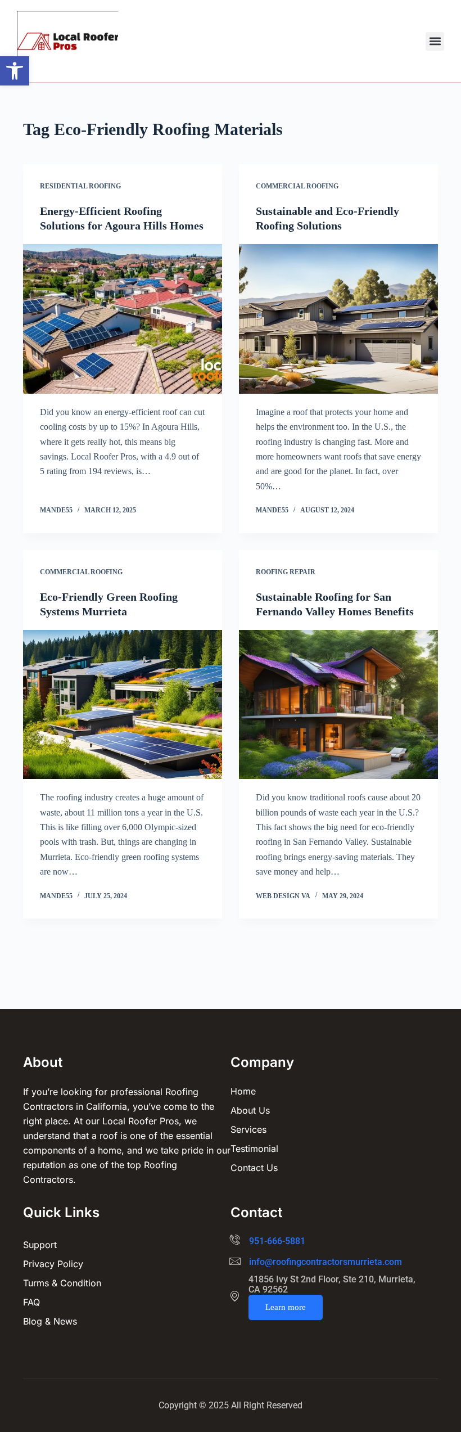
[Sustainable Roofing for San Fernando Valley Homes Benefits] (338, 705)
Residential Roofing (80, 186)
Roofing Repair (285, 572)
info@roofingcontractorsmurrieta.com (325, 1262)
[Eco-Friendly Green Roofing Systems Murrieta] (122, 705)
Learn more (285, 1307)
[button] (14, 70)
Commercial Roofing (297, 186)
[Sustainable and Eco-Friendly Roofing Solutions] (338, 319)
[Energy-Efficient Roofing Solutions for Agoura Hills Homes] (122, 319)
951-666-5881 (277, 1241)
